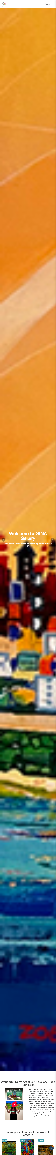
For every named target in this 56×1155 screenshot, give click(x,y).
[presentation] (3, 540)
